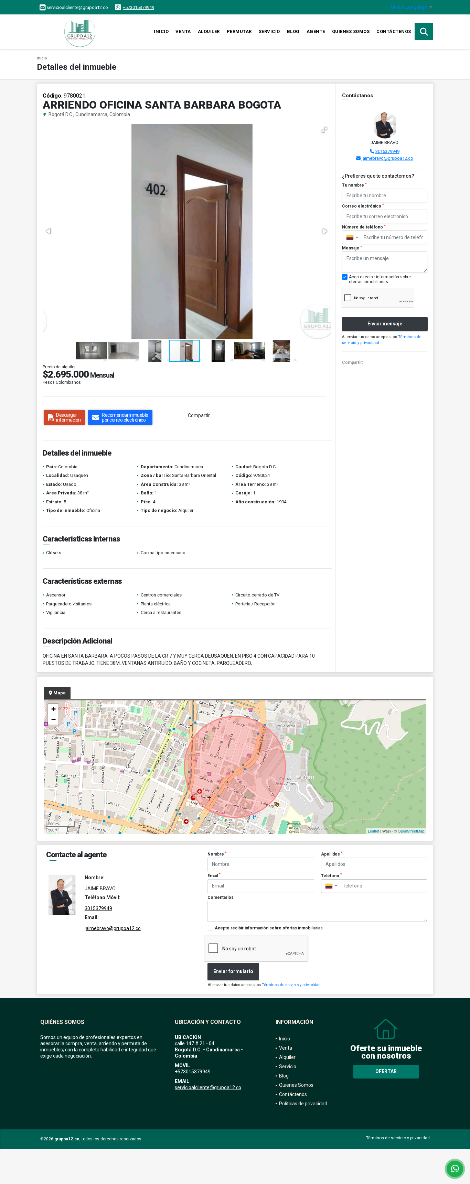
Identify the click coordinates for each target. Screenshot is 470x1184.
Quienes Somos (351, 31)
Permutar (239, 31)
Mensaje (352, 248)
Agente (316, 31)
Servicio (269, 31)
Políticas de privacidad (303, 1103)
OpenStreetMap (411, 831)
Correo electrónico (363, 206)
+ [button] (53, 709)
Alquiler (209, 31)
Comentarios (220, 897)
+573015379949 (138, 7)
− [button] (53, 719)
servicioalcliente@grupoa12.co (208, 1087)
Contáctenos (393, 31)
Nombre (217, 854)
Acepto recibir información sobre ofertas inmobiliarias (269, 928)
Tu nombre (354, 185)
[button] (324, 129)
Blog (293, 31)
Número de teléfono (364, 227)
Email (214, 875)
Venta (183, 31)
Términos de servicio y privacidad (291, 985)
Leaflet (373, 831)
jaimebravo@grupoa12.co (387, 158)
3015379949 (387, 151)
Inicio (161, 31)
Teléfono (331, 875)
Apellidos (332, 854)
